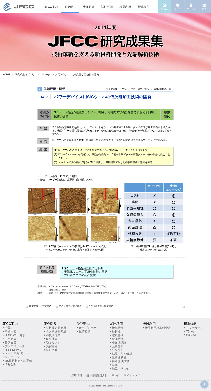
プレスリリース (14, 346)
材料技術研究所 (55, 327)
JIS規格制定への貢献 (18, 360)
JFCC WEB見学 (14, 335)
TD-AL (190, 331)
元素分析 (117, 346)
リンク (116, 375)
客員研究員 (52, 335)
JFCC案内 (51, 6)
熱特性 (116, 331)
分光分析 (117, 350)
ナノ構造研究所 (55, 331)
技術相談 (84, 331)
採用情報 (76, 375)
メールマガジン (14, 353)
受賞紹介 (51, 346)
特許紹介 (51, 350)
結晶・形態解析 (121, 353)
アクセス (10, 339)
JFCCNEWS (12, 350)
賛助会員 (10, 342)
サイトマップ (132, 375)
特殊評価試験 (120, 361)
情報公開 (10, 364)
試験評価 (107, 6)
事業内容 (10, 331)
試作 (114, 364)
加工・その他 (120, 368)
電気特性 (117, 335)
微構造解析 (118, 357)
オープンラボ (87, 327)
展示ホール (11, 357)
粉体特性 (117, 339)
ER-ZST (191, 334)
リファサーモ (194, 327)
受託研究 (88, 6)
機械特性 (117, 327)
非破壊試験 (118, 342)
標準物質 (143, 6)
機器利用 (125, 6)
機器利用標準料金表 (157, 327)
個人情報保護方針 (97, 375)
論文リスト (52, 342)
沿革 (7, 327)
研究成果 (51, 339)
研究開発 (70, 6)
